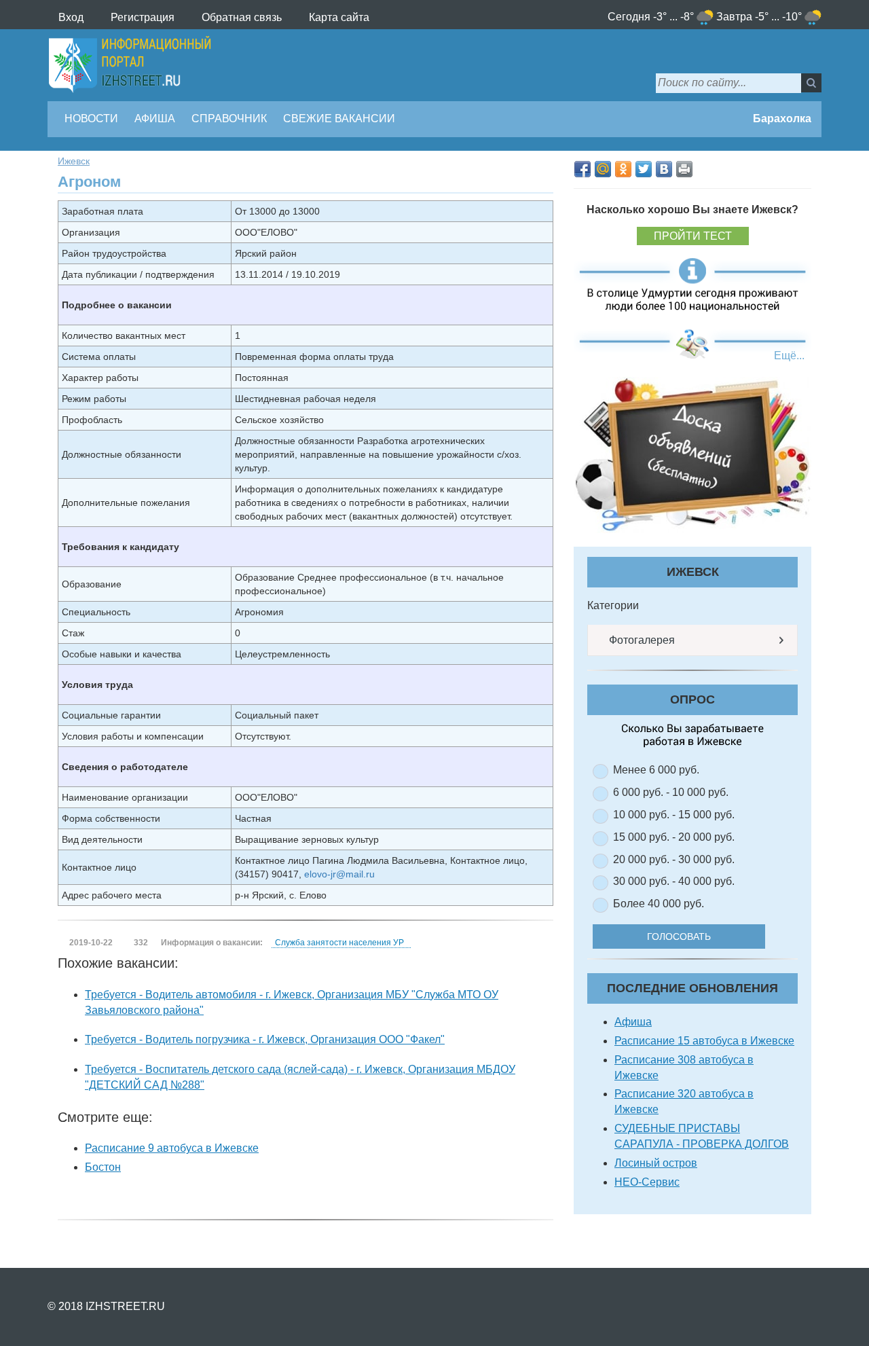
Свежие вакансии (339, 118)
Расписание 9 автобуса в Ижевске (172, 1148)
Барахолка (780, 118)
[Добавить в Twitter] (643, 169)
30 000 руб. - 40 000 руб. (674, 881)
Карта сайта (339, 17)
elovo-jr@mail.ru (339, 874)
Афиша (154, 118)
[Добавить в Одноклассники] (623, 169)
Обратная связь (242, 17)
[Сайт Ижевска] (130, 65)
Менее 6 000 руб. (656, 770)
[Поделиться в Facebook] (582, 169)
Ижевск (74, 161)
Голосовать (679, 936)
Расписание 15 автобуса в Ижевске (704, 1041)
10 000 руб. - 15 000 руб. (674, 814)
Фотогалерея (640, 640)
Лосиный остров (655, 1163)
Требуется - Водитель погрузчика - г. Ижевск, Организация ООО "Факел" (265, 1039)
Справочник (229, 118)
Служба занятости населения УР (339, 942)
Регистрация (142, 17)
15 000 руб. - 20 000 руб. (674, 837)
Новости (91, 118)
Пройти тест (693, 236)
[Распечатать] (684, 169)
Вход (71, 17)
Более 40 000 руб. (658, 903)
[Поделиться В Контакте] (664, 169)
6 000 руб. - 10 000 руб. (670, 792)
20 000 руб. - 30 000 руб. (674, 859)
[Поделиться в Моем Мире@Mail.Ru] (603, 169)
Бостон (103, 1167)
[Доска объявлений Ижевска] (692, 454)
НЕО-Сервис (647, 1182)
